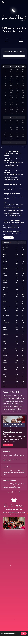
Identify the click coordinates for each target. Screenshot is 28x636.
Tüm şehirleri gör (8, 237)
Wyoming (5, 383)
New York (5, 268)
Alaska (4, 350)
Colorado (5, 369)
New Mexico (5, 376)
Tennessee (5, 353)
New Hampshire (6, 322)
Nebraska (5, 325)
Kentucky (5, 355)
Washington (5, 364)
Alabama (5, 372)
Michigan (5, 280)
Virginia (4, 285)
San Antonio (5, 259)
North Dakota (6, 357)
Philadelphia (5, 256)
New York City (6, 245)
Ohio (4, 299)
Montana (5, 362)
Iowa (4, 374)
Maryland (5, 282)
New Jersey (5, 270)
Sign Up (23, 633)
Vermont (5, 313)
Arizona (4, 303)
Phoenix (4, 254)
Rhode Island (5, 317)
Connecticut (5, 334)
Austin (4, 266)
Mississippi (5, 329)
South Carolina (6, 379)
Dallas (4, 263)
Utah (4, 367)
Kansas (4, 327)
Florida (4, 294)
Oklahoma (5, 360)
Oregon (4, 320)
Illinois (4, 273)
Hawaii (4, 348)
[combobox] (14, 56)
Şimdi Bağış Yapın (8, 444)
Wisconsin (5, 308)
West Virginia (6, 310)
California (5, 275)
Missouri (4, 341)
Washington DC (6, 306)
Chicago (4, 249)
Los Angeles (5, 247)
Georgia (4, 296)
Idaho (4, 381)
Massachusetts (6, 289)
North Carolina (6, 292)
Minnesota (5, 301)
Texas (4, 277)
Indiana (4, 339)
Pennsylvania (5, 287)
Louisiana (5, 386)
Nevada (4, 343)
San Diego (5, 261)
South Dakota (6, 315)
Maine (4, 346)
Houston (5, 252)
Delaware (5, 332)
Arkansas (5, 336)
